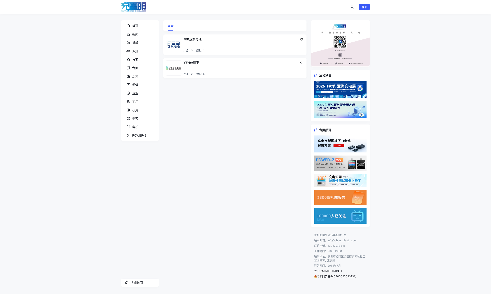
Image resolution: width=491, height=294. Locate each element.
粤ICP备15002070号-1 (328, 271)
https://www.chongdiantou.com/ (340, 43)
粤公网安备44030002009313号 (337, 276)
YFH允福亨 (191, 63)
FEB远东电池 (193, 39)
